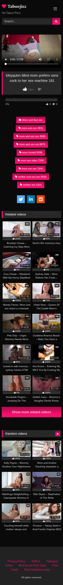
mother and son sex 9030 (32, 176)
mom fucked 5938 (32, 152)
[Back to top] (52, 574)
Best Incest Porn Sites (32, 565)
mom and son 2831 (32, 128)
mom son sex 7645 (32, 168)
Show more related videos (31, 412)
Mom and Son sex (32, 119)
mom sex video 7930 (32, 160)
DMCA (36, 561)
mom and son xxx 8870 (32, 144)
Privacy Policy (16, 561)
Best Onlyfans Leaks (37, 569)
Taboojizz (16, 6)
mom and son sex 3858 (32, 136)
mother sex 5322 (32, 184)
